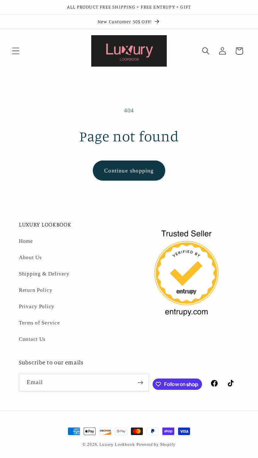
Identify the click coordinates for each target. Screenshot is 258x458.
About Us (30, 257)
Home (26, 241)
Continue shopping (129, 170)
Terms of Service (39, 323)
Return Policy (35, 290)
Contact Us (32, 339)
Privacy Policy (36, 306)
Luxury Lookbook (117, 444)
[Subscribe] (140, 382)
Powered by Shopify (156, 444)
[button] (16, 51)
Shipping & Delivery (44, 274)
